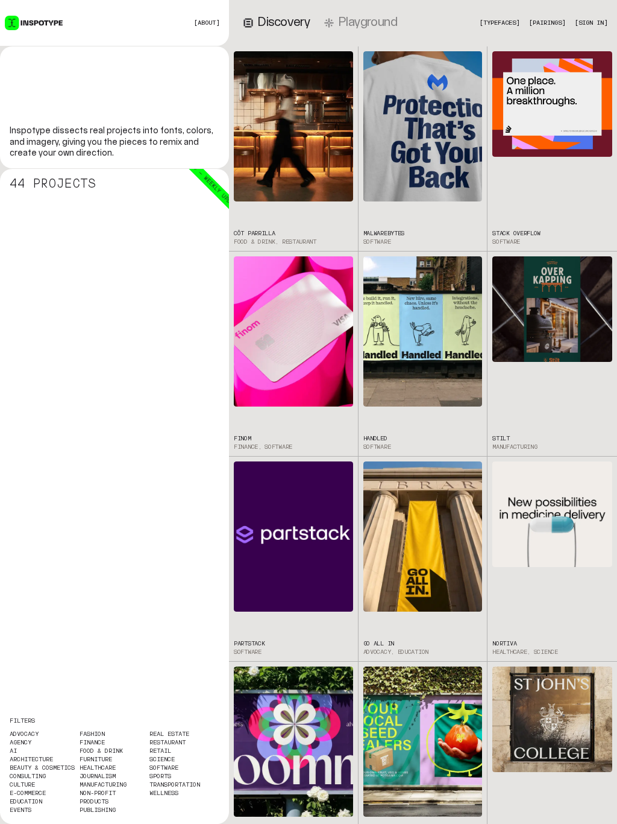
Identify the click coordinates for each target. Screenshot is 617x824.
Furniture (96, 759)
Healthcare (98, 768)
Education (26, 801)
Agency (20, 742)
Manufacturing (103, 784)
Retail (160, 751)
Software (163, 768)
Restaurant (167, 742)
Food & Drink (101, 751)
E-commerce (28, 793)
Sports (160, 776)
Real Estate (169, 734)
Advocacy (24, 734)
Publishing (98, 810)
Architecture (31, 759)
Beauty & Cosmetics (42, 768)
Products (94, 801)
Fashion (92, 734)
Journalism (98, 776)
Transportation (174, 784)
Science (162, 759)
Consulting (28, 776)
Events (20, 810)
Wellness (163, 793)
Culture (22, 784)
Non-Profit (98, 793)
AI (13, 751)
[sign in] (591, 23)
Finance (92, 742)
